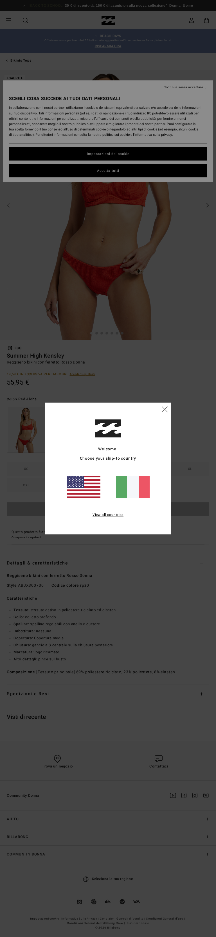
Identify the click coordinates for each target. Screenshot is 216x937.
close (165, 409)
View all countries (108, 514)
